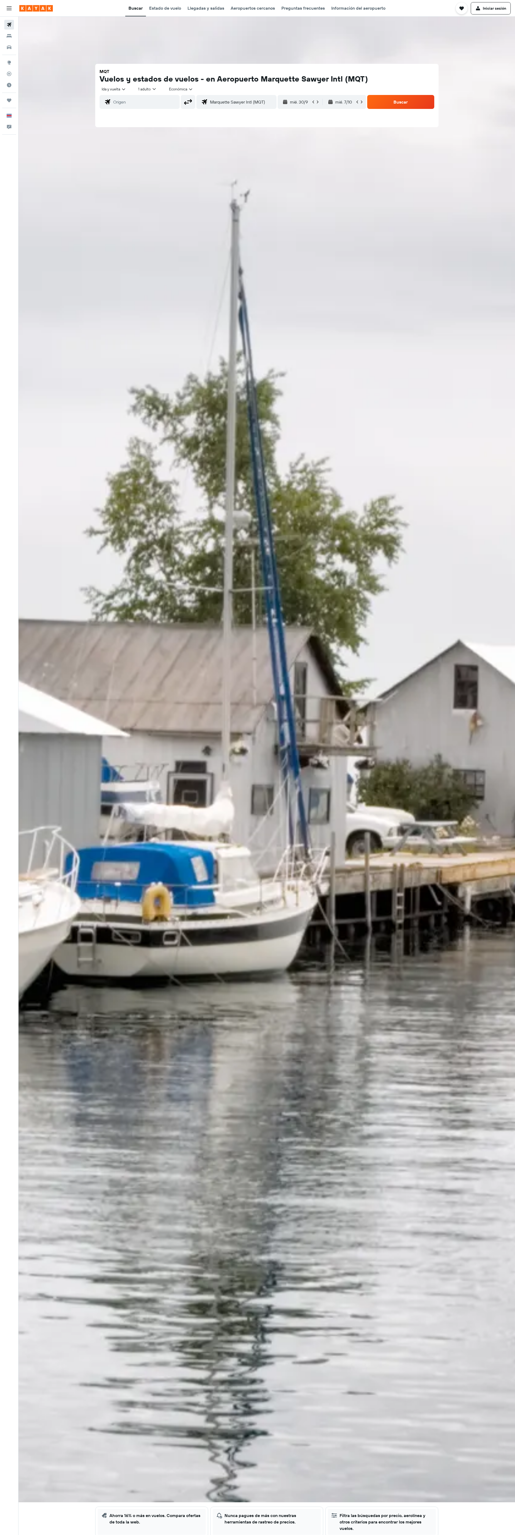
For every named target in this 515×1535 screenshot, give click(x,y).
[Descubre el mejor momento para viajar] (9, 85)
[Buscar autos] (9, 47)
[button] (9, 8)
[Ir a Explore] (9, 62)
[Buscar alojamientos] (9, 36)
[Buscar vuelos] (9, 24)
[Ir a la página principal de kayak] (36, 8)
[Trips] (9, 100)
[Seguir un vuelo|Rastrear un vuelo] (9, 73)
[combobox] (114, 89)
